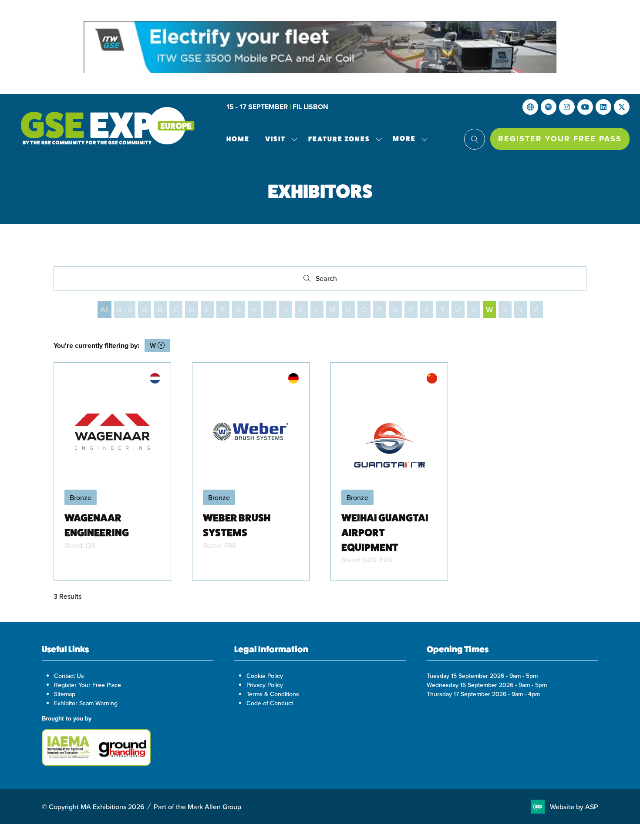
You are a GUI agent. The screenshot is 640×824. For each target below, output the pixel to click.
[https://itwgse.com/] (320, 47)
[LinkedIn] (603, 107)
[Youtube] (585, 107)
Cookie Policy (264, 675)
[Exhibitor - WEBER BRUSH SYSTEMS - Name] (250, 471)
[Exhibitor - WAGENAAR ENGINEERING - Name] (112, 471)
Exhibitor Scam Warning (86, 703)
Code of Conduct (269, 703)
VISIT (275, 139)
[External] (530, 107)
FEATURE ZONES (339, 139)
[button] (407, 139)
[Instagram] (567, 107)
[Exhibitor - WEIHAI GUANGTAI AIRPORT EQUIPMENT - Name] (389, 471)
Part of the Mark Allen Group (197, 806)
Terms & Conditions (272, 694)
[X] (622, 107)
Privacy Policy (264, 685)
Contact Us (69, 675)
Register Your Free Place (87, 685)
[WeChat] (548, 107)
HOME (237, 139)
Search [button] (328, 280)
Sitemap (64, 694)
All (104, 309)
